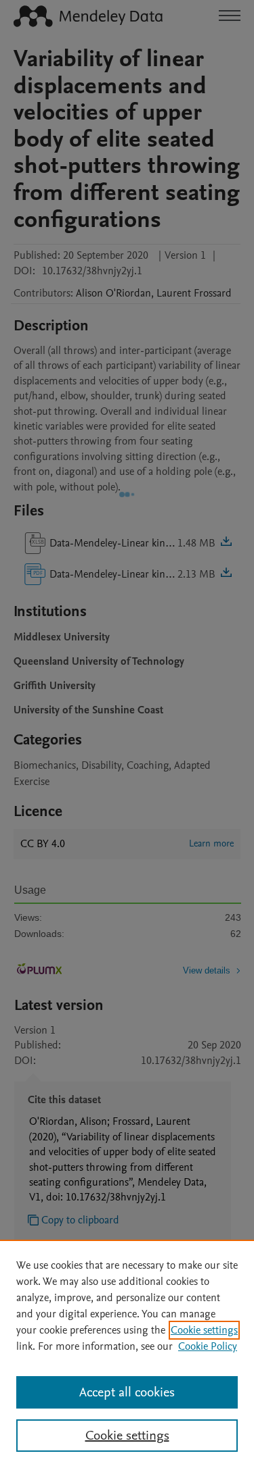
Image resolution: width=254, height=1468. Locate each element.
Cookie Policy (207, 1346)
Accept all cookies (127, 1392)
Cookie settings (204, 1330)
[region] (127, 1354)
